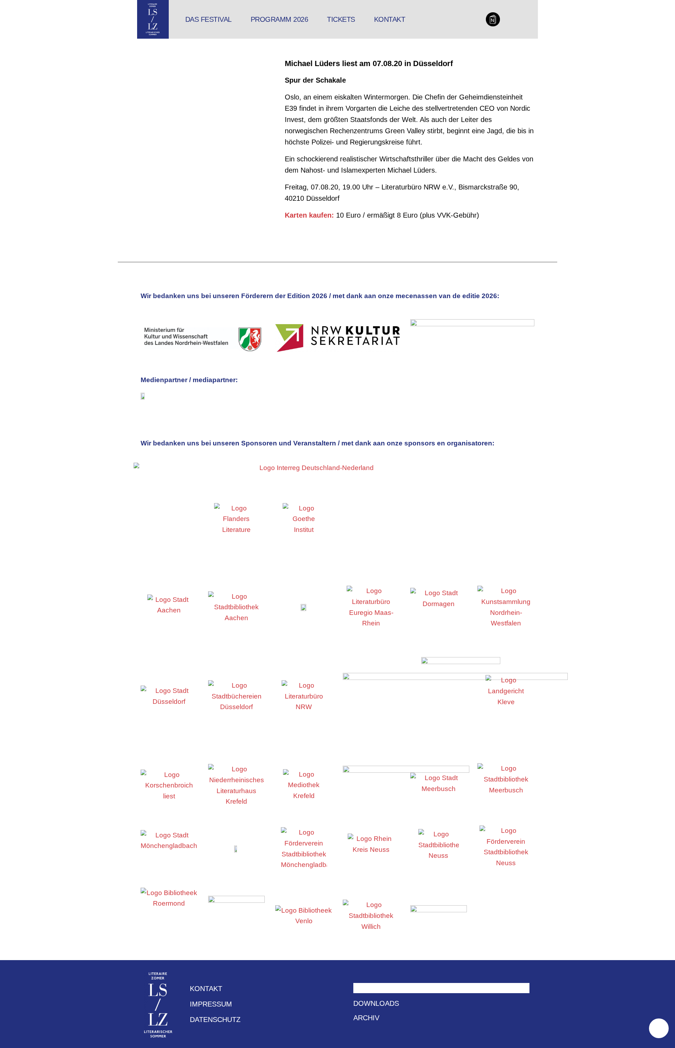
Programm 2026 (279, 19)
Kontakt (389, 19)
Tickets (341, 19)
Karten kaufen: (309, 215)
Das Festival (208, 19)
